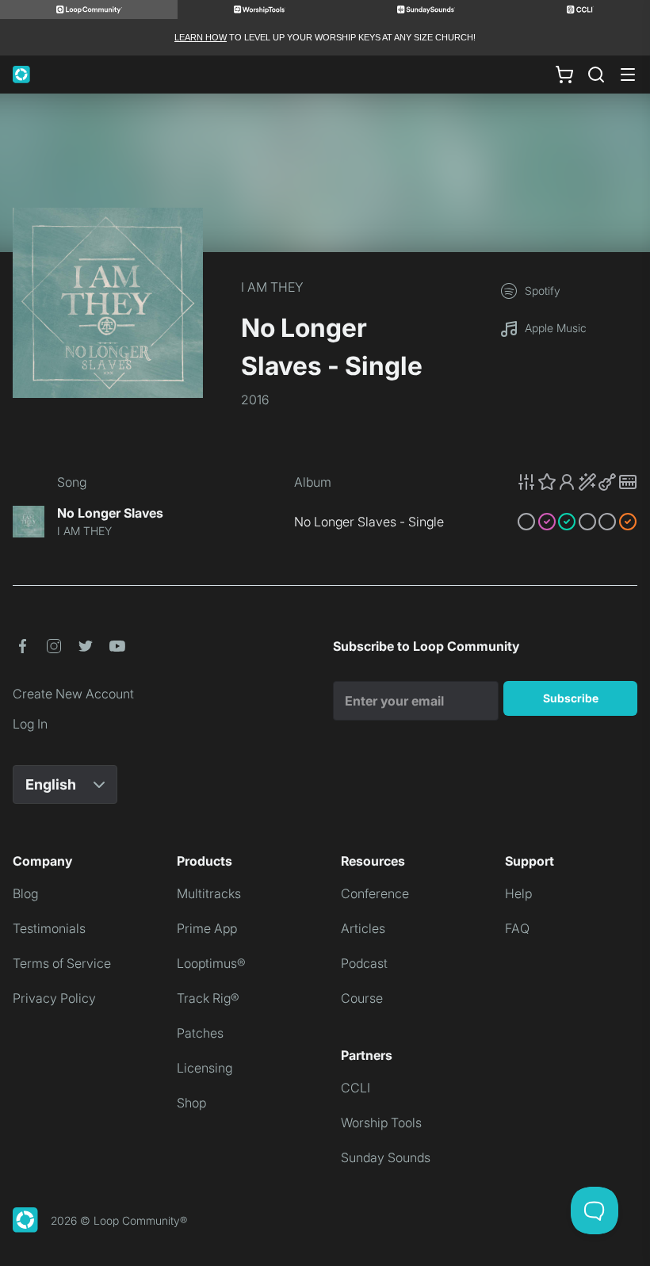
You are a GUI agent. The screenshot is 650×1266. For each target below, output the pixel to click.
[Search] (596, 74)
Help (518, 893)
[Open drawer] (627, 74)
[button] (577, 481)
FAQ (517, 928)
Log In (30, 724)
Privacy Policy (54, 998)
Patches (200, 1033)
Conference (375, 893)
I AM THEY (272, 287)
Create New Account (73, 694)
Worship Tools (381, 1122)
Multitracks (209, 893)
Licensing (204, 1068)
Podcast (364, 963)
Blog (25, 893)
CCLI (355, 1088)
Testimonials (49, 928)
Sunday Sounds (385, 1157)
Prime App (207, 928)
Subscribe (570, 698)
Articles (363, 928)
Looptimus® (211, 963)
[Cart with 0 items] (564, 74)
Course (362, 998)
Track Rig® (208, 998)
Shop (191, 1103)
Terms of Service (62, 963)
